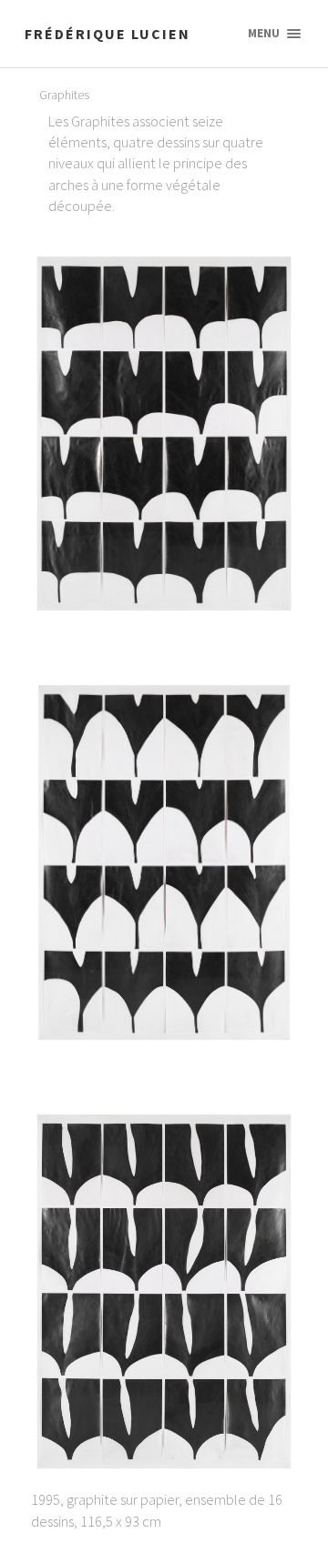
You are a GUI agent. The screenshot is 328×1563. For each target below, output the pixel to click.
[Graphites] (164, 433)
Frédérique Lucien (107, 34)
